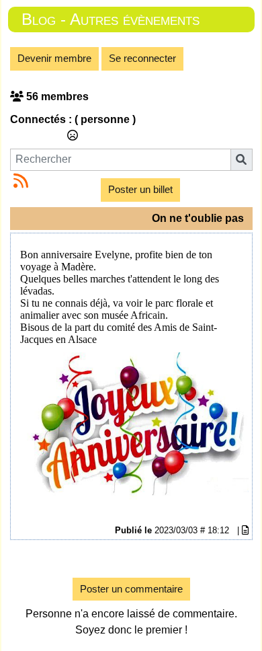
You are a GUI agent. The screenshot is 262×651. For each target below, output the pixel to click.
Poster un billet (140, 189)
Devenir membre (54, 58)
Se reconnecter (142, 58)
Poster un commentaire (131, 589)
